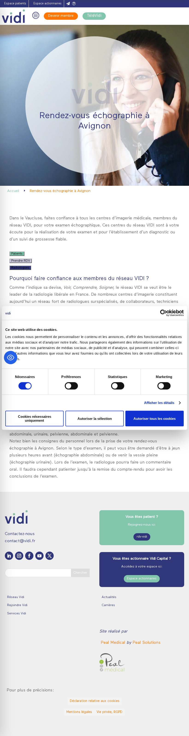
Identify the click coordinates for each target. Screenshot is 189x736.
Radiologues (20, 267)
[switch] (71, 385)
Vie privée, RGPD (109, 712)
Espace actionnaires (47, 3)
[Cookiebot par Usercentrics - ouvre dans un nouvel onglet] (163, 312)
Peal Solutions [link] (146, 643)
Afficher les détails (159, 403)
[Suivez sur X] (49, 556)
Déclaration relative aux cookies (94, 701)
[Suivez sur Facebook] (29, 556)
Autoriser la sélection (94, 419)
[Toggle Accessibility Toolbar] (10, 357)
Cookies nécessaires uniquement (34, 418)
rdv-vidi (142, 536)
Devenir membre (61, 16)
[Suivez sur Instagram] (19, 556)
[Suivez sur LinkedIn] (9, 556)
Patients (17, 253)
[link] (114, 643)
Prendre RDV (20, 260)
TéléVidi (94, 16)
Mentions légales (79, 712)
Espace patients (15, 3)
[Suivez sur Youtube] (39, 556)
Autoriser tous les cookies (154, 419)
